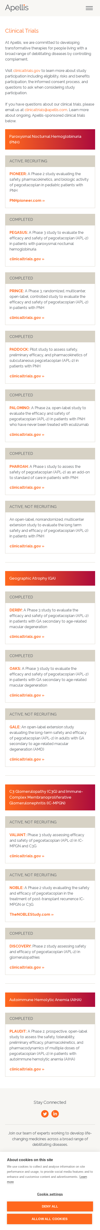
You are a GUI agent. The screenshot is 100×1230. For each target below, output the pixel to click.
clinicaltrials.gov (26, 70)
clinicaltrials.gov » (27, 259)
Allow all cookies (49, 1219)
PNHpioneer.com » (27, 200)
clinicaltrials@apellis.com (46, 110)
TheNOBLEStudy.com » (32, 914)
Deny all (50, 1206)
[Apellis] (16, 8)
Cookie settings (50, 1194)
